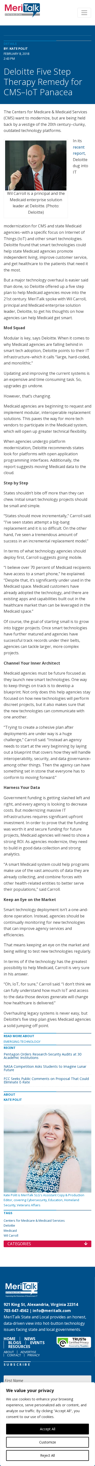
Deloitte (9, 1225)
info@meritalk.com (52, 1310)
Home (9, 1338)
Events (37, 1342)
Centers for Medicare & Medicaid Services (34, 1220)
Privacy (34, 1355)
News (29, 1338)
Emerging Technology (22, 1041)
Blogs (14, 1342)
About (9, 1352)
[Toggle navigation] (84, 13)
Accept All (47, 1429)
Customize (47, 1442)
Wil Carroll (11, 1235)
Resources (19, 1346)
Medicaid (10, 1230)
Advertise (28, 1352)
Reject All (47, 1455)
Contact (14, 1355)
